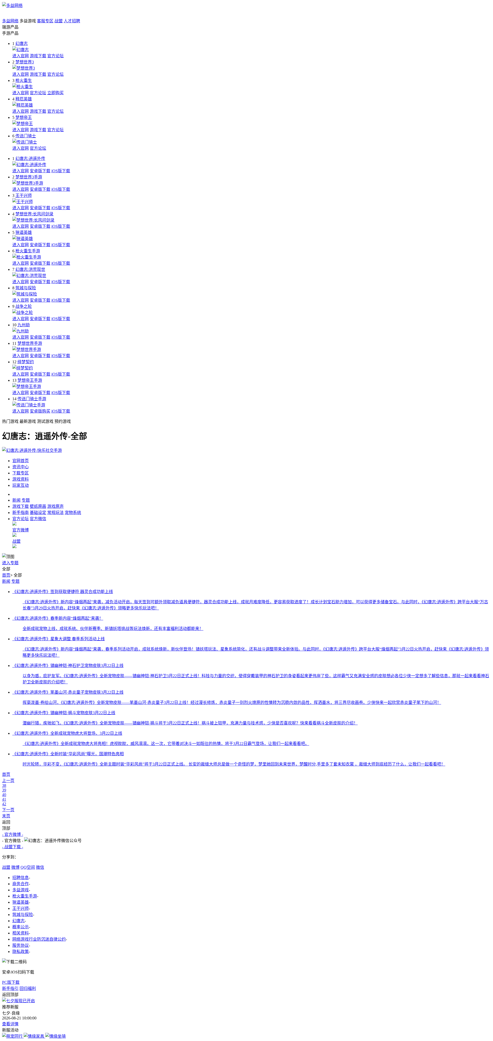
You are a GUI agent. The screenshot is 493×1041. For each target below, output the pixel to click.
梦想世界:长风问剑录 (34, 214)
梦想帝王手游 (29, 380)
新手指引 (10, 988)
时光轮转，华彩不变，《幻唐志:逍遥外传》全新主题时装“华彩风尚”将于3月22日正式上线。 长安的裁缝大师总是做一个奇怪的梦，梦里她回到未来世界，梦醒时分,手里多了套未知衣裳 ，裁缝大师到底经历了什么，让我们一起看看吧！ (234, 764)
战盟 (58, 21)
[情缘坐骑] (55, 1036)
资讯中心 (20, 467)
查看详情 (10, 1024)
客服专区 (45, 21)
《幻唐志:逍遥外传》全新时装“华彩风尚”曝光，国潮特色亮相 (68, 754)
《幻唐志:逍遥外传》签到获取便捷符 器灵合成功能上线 (62, 591)
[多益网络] (12, 5)
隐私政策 (20, 951)
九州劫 (23, 325)
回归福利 (28, 988)
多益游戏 (20, 890)
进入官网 (20, 56)
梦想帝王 (23, 117)
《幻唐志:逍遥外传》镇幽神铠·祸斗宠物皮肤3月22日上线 (63, 713)
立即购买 (55, 93)
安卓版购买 (40, 411)
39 (4, 790)
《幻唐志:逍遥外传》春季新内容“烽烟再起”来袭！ (57, 618)
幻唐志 (21, 43)
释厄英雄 (23, 99)
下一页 (8, 810)
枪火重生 (23, 80)
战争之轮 (23, 306)
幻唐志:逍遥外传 (30, 158)
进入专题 (10, 563)
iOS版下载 (60, 171)
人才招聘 (72, 21)
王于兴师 (23, 195)
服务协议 (20, 945)
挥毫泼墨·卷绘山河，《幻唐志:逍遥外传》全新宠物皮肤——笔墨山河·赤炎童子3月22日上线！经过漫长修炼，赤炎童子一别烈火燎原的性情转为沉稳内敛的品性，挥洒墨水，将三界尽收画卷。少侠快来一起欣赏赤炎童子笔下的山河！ (232, 702)
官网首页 (20, 461)
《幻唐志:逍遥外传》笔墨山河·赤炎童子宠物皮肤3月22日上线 (68, 692)
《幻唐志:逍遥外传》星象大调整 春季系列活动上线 (58, 639)
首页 (6, 575)
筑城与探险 (25, 288)
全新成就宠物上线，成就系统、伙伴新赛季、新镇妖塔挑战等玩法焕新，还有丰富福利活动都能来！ (113, 628)
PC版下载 (11, 982)
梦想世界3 (24, 62)
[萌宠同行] (13, 1036)
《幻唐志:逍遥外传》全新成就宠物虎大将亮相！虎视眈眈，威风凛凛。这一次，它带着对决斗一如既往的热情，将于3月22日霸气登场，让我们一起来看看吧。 (166, 743)
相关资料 (20, 933)
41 (4, 799)
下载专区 (20, 473)
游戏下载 (38, 56)
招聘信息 (20, 877)
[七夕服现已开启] (18, 1001)
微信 (40, 867)
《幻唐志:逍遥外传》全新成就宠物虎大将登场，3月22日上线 (67, 733)
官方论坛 (55, 56)
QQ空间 (28, 867)
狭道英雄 (23, 232)
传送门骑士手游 (31, 399)
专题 (15, 581)
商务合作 (20, 884)
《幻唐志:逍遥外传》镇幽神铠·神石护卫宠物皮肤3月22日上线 (68, 665)
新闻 (6, 581)
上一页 (8, 780)
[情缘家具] (34, 1036)
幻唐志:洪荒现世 (30, 269)
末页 (6, 816)
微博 (15, 867)
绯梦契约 (25, 362)
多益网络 (10, 21)
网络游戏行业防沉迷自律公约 (39, 939)
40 (4, 794)
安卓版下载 (40, 171)
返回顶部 (10, 994)
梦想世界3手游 (28, 177)
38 (4, 785)
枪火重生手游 (27, 251)
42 (4, 804)
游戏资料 (20, 479)
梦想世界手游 (29, 343)
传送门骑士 (25, 136)
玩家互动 (20, 485)
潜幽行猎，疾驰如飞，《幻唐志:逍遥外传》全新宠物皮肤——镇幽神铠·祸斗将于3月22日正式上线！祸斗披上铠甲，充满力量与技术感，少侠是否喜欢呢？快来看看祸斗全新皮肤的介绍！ (190, 723)
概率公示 (20, 927)
